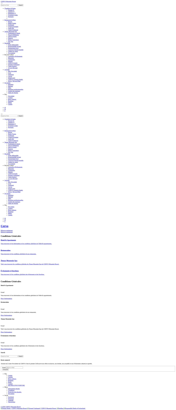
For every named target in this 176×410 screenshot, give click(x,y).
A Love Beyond (12, 68)
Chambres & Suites (10, 8)
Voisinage (11, 74)
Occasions (7, 83)
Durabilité (7, 43)
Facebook (11, 397)
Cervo (4, 226)
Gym (9, 73)
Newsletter (11, 96)
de (5, 109)
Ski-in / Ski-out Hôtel (14, 81)
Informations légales (14, 389)
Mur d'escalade (12, 71)
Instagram (11, 398)
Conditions (11, 390)
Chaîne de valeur (13, 51)
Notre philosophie (13, 45)
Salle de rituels (12, 36)
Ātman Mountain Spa (10, 31)
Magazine (11, 58)
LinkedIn (10, 400)
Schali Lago (11, 78)
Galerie (10, 104)
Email (4, 367)
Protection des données (14, 392)
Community (11, 59)
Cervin (10, 76)
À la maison (11, 53)
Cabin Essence (12, 66)
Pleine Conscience (13, 40)
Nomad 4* (11, 10)
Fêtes (9, 88)
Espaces (10, 38)
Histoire (10, 61)
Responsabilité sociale (14, 46)
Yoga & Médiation (13, 35)
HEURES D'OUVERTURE (16, 385)
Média (10, 102)
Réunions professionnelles (15, 89)
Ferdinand (11, 25)
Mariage (10, 86)
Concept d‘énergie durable (15, 50)
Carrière (10, 377)
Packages (10, 16)
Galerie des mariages (14, 91)
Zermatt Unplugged (13, 64)
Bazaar (10, 21)
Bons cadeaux (12, 99)
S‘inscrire (5, 369)
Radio (10, 382)
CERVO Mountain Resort (8, 1)
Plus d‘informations (6, 298)
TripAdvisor (11, 402)
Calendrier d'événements (15, 56)
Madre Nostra (12, 23)
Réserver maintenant (7, 230)
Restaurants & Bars (10, 20)
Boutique (10, 101)
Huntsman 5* (12, 13)
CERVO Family (13, 63)
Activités (7, 69)
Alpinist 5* (11, 11)
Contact (10, 98)
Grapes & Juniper (13, 26)
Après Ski (11, 28)
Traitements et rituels (14, 33)
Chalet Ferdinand (13, 30)
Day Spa (10, 41)
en (5, 107)
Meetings (10, 84)
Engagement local (13, 48)
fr (4, 111)
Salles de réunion (13, 93)
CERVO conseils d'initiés (15, 79)
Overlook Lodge (13, 15)
